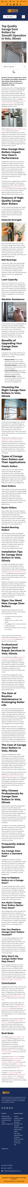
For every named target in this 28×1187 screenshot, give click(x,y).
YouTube (14, 1076)
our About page (6, 1051)
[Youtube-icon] (14, 4)
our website (14, 1050)
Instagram (5, 1076)
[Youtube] (7, 1108)
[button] (24, 66)
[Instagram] (5, 1108)
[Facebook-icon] (7, 4)
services (15, 1056)
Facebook (22, 1074)
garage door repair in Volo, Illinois (12, 440)
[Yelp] (12, 1108)
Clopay (16, 1060)
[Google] (9, 1108)
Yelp (16, 1078)
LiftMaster (5, 1062)
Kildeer (18, 1067)
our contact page (12, 1072)
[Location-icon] (17, 4)
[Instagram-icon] (11, 4)
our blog (13, 1062)
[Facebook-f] (2, 1108)
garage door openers (14, 1058)
